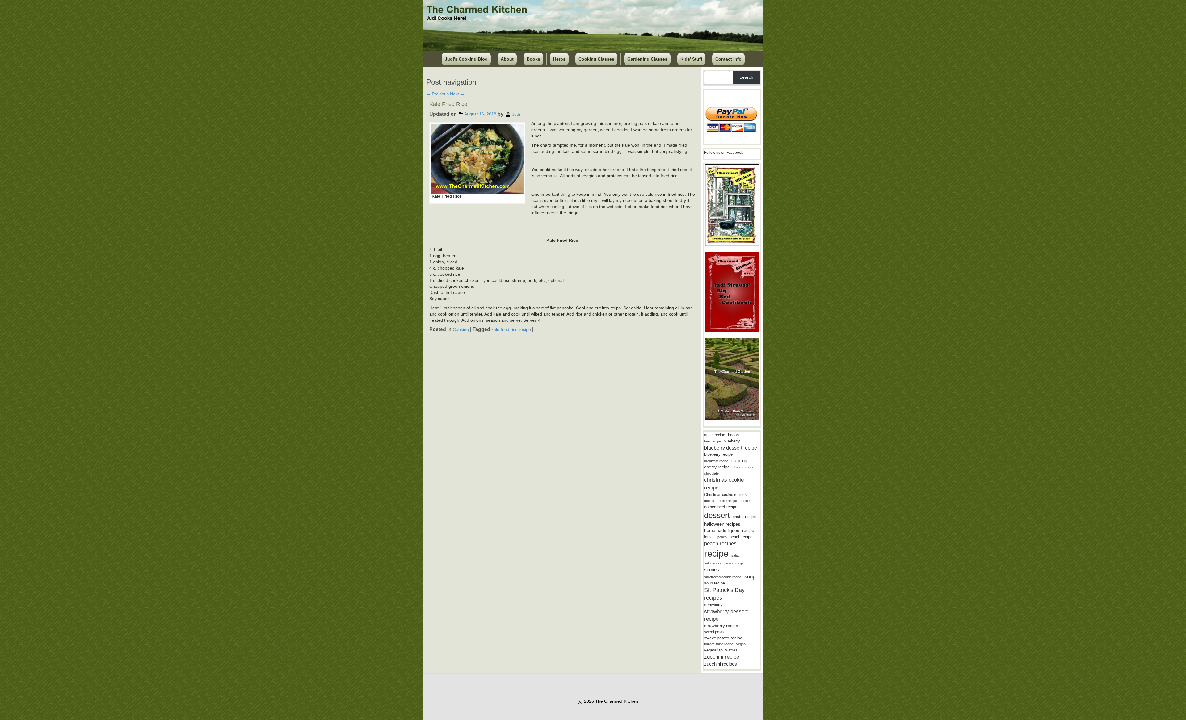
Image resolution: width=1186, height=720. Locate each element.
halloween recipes (722, 524)
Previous (437, 93)
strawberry (713, 604)
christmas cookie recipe (724, 484)
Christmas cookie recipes (725, 494)
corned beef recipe (720, 507)
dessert (717, 515)
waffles (731, 650)
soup (749, 577)
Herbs (559, 59)
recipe (716, 553)
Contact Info (728, 59)
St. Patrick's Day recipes (724, 594)
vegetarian (713, 650)
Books (533, 59)
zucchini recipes (720, 664)
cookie (709, 501)
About (507, 59)
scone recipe (735, 563)
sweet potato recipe (723, 638)
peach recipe (741, 536)
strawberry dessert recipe (726, 615)
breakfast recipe (716, 461)
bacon (733, 435)
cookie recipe (727, 501)
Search (746, 77)
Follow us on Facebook (723, 152)
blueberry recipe (718, 454)
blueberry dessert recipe (730, 447)
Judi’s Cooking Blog (466, 59)
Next (457, 93)
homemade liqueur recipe (729, 530)
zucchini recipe (721, 657)
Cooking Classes (596, 59)
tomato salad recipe (719, 644)
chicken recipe (744, 467)
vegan (741, 644)
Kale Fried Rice (448, 104)
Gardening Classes (647, 59)
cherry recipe (717, 467)
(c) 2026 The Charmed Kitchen (608, 701)
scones (711, 569)
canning (739, 460)
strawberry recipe (721, 625)
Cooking (461, 329)
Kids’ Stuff (691, 59)
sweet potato (714, 632)
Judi (516, 113)
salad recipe (713, 563)
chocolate (711, 473)
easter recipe (744, 516)
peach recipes (720, 543)
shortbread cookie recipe (723, 577)
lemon (709, 537)
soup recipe (714, 583)
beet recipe (712, 441)
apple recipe (714, 435)
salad (735, 555)
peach (722, 537)
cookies (745, 501)
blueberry (732, 441)
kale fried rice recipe (511, 329)
